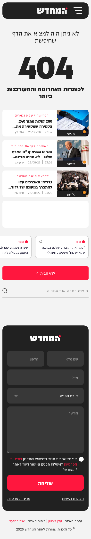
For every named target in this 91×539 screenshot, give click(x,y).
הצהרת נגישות (73, 498)
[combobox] (48, 291)
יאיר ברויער (17, 520)
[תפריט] (77, 10)
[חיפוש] (4, 290)
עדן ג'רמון (55, 520)
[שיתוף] (40, 241)
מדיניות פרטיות (18, 498)
